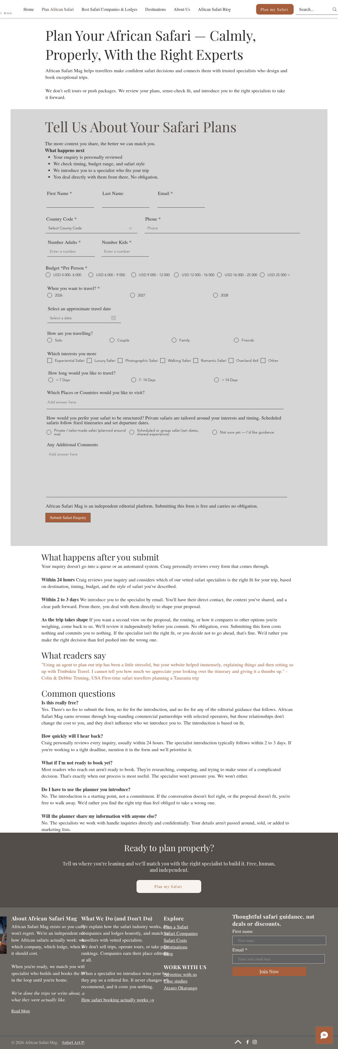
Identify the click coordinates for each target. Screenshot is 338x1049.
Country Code (59, 218)
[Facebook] (247, 1042)
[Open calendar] (113, 318)
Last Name (112, 193)
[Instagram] (254, 1042)
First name (242, 931)
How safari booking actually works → (117, 999)
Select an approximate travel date (79, 308)
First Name (57, 193)
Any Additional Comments (72, 444)
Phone (151, 218)
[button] (109, 9)
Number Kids (115, 242)
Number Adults (62, 242)
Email (163, 193)
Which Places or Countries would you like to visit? (95, 392)
